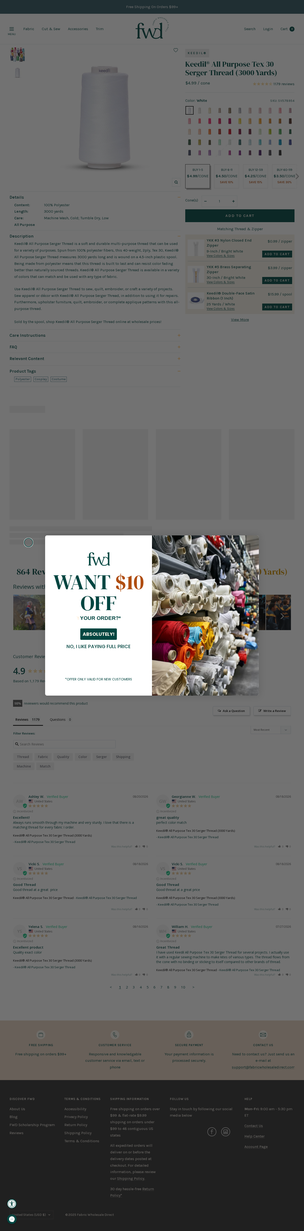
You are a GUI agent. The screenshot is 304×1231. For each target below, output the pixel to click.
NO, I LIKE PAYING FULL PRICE (98, 646)
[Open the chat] (12, 1219)
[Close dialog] (28, 542)
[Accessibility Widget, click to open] (12, 1203)
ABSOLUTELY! (98, 634)
